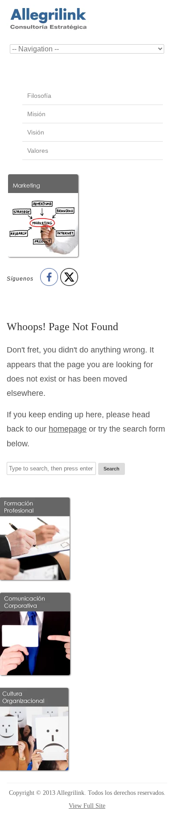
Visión (35, 132)
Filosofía (39, 95)
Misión (36, 114)
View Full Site (87, 805)
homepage (68, 428)
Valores (37, 150)
